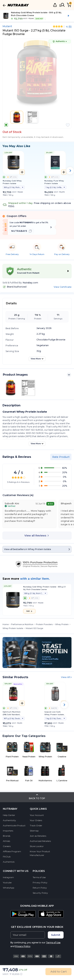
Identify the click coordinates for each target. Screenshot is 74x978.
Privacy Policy (40, 882)
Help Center (9, 815)
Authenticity (9, 820)
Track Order (36, 825)
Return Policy (40, 887)
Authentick (9, 861)
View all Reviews (35, 535)
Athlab (6, 841)
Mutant (7, 26)
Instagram (8, 877)
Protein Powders (44, 624)
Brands (6, 836)
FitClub (7, 856)
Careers (7, 846)
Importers (8, 830)
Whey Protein (62, 624)
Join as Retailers (38, 836)
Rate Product (61, 457)
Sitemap (34, 830)
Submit (55, 935)
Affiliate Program (12, 851)
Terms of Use (39, 877)
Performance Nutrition (22, 624)
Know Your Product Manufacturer (40, 853)
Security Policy (40, 893)
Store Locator (37, 846)
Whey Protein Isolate (13, 628)
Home (6, 624)
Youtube (7, 882)
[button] (68, 125)
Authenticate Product (14, 825)
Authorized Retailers (40, 841)
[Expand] (69, 375)
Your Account (37, 815)
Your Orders (36, 820)
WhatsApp (8, 887)
